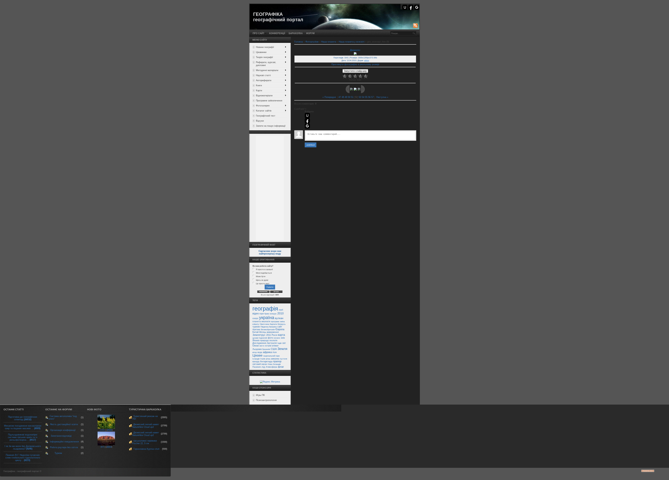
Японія (255, 340)
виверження (273, 332)
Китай (255, 332)
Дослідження (259, 343)
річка (268, 359)
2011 (268, 335)
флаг (281, 366)
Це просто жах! (262, 283)
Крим (266, 314)
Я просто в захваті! (264, 269)
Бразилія (266, 349)
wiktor (366, 60)
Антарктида (266, 361)
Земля (282, 349)
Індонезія (263, 338)
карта (281, 334)
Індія (280, 343)
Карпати (273, 324)
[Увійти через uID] (404, 7)
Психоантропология (266, 400)
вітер (254, 352)
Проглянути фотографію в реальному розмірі (355, 64)
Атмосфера (271, 367)
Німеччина (264, 324)
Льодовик (257, 349)
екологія (266, 321)
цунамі (255, 338)
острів (268, 345)
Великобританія (268, 329)
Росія (274, 335)
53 (360, 97)
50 (349, 97)
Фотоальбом (311, 41)
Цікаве (257, 355)
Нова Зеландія (274, 364)
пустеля (283, 359)
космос (277, 338)
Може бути (260, 277)
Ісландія (256, 359)
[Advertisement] (270, 188)
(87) (102, 447)
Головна (298, 41)
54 (363, 97)
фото (270, 337)
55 (366, 97)
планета (256, 321)
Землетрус (259, 335)
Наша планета (328, 41)
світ (284, 343)
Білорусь (282, 324)
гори (261, 313)
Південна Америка (268, 327)
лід (263, 367)
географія (265, 308)
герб (281, 310)
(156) (102, 430)
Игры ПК (260, 395)
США (274, 349)
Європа (279, 329)
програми (275, 321)
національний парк (271, 356)
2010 (280, 313)
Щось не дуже (262, 280)
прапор (277, 361)
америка (275, 359)
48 (343, 97)
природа (264, 340)
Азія (274, 352)
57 (372, 97)
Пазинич (256, 367)
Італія (262, 359)
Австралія (272, 343)
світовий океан (259, 364)
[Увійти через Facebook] (410, 7)
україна (266, 317)
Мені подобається (264, 273)
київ (283, 338)
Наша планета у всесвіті (351, 41)
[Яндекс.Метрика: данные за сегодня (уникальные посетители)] (270, 381)
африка (267, 352)
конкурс (273, 314)
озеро (255, 318)
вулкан (279, 318)
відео (255, 313)
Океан (255, 345)
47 (340, 97)
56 (369, 97)
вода (259, 352)
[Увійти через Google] (416, 7)
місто (262, 346)
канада (255, 361)
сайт (279, 326)
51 (352, 97)
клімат (275, 345)
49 (346, 97)
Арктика (256, 329)
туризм (256, 326)
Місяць (262, 332)
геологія (273, 340)
